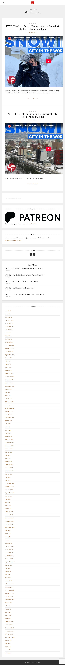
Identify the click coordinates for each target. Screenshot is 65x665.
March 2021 (8, 461)
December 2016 (9, 590)
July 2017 (7, 568)
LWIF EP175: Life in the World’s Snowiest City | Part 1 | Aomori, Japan (32, 115)
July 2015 (7, 643)
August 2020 (8, 474)
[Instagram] (34, 254)
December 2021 (9, 442)
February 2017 (9, 584)
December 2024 (9, 345)
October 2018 (9, 524)
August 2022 (8, 420)
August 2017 (8, 565)
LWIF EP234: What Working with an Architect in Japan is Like (23, 268)
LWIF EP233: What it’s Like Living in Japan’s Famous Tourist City (24, 275)
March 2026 (8, 317)
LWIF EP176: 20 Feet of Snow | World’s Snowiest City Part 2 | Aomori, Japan (32, 28)
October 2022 (9, 414)
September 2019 (9, 493)
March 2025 (8, 339)
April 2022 (8, 433)
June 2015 (8, 647)
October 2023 (9, 383)
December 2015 (9, 628)
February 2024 (9, 373)
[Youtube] (31, 254)
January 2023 (9, 405)
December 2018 (9, 518)
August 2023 (8, 389)
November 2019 (9, 486)
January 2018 (9, 549)
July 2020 (7, 477)
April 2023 (8, 395)
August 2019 (8, 496)
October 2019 (9, 490)
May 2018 (7, 537)
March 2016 (8, 618)
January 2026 (9, 323)
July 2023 (7, 392)
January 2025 (9, 342)
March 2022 (8, 436)
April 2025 (8, 336)
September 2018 (9, 527)
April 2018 (8, 540)
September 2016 (9, 599)
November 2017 (9, 555)
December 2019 (9, 483)
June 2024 (8, 364)
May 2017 (7, 574)
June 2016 (8, 609)
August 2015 (8, 640)
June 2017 (8, 571)
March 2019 (8, 508)
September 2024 (9, 355)
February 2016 (9, 621)
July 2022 (7, 424)
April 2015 (8, 653)
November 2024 (9, 348)
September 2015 (9, 637)
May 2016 (7, 612)
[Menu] (3, 2)
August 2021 (8, 452)
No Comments (32, 32)
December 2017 (9, 552)
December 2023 (9, 377)
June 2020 (8, 480)
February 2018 (9, 546)
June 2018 (8, 533)
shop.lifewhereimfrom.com (13, 240)
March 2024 (8, 370)
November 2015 (9, 631)
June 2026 (8, 311)
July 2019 (7, 499)
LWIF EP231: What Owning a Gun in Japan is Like (20, 288)
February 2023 (9, 402)
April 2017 (8, 577)
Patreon (33, 224)
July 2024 (7, 361)
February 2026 (9, 320)
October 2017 (9, 559)
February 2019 (9, 512)
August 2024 (8, 358)
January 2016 (9, 625)
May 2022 (7, 430)
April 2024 (8, 367)
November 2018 (9, 521)
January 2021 (9, 468)
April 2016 (8, 615)
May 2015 (7, 650)
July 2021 (7, 455)
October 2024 (9, 351)
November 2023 (9, 380)
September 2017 (9, 562)
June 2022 (8, 427)
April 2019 (8, 505)
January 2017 (9, 587)
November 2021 (9, 446)
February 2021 (9, 464)
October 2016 (9, 596)
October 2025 (9, 329)
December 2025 (9, 326)
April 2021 (8, 458)
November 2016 (9, 593)
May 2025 (7, 333)
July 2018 (7, 530)
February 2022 (9, 439)
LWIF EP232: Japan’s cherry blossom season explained (21, 281)
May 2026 (7, 314)
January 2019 (9, 515)
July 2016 (7, 606)
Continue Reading (32, 98)
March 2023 (8, 398)
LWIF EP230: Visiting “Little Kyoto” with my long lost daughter (24, 294)
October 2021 (9, 449)
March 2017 (8, 581)
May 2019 (7, 502)
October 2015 (9, 634)
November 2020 (9, 471)
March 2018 (8, 543)
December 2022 (9, 408)
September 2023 (9, 386)
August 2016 (8, 603)
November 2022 (9, 411)
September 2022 (9, 417)
